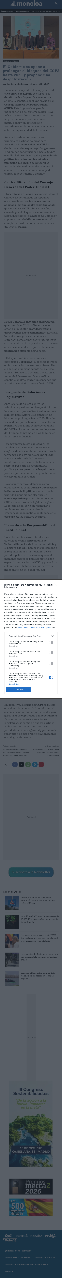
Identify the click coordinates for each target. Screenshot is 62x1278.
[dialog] (31, 639)
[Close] (56, 585)
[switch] (51, 642)
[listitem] (31, 636)
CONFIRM (18, 690)
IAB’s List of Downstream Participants (34, 627)
